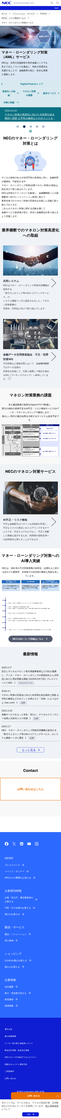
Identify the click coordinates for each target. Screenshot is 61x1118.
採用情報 (9, 1005)
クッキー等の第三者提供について (19, 1043)
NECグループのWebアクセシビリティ (21, 1057)
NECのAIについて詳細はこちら (28, 639)
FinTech (43, 13)
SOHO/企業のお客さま (16, 960)
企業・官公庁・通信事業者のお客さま (19, 899)
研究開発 (9, 999)
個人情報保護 (51, 1106)
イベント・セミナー (14, 871)
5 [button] (43, 127)
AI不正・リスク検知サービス (14, 18)
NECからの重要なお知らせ (18, 877)
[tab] (18, 127)
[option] (30, 114)
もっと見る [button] (29, 750)
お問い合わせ (10, 1078)
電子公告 (8, 1029)
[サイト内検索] (52, 3)
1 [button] (18, 127)
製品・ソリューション (16, 934)
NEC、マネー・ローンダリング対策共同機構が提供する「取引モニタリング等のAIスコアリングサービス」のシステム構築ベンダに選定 (30, 734)
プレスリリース (12, 865)
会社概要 (9, 986)
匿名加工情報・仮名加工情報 (17, 1050)
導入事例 (9, 940)
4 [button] (37, 127)
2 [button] (24, 127)
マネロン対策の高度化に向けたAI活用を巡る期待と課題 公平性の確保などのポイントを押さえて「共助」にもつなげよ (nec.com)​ (30, 699)
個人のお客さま (12, 914)
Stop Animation (30, 131)
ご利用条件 (9, 1071)
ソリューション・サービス (23, 13)
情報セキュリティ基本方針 (16, 1064)
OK (28, 1114)
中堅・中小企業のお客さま (18, 907)
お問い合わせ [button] (33, 1096)
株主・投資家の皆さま (16, 993)
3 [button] (30, 126)
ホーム (4, 13)
